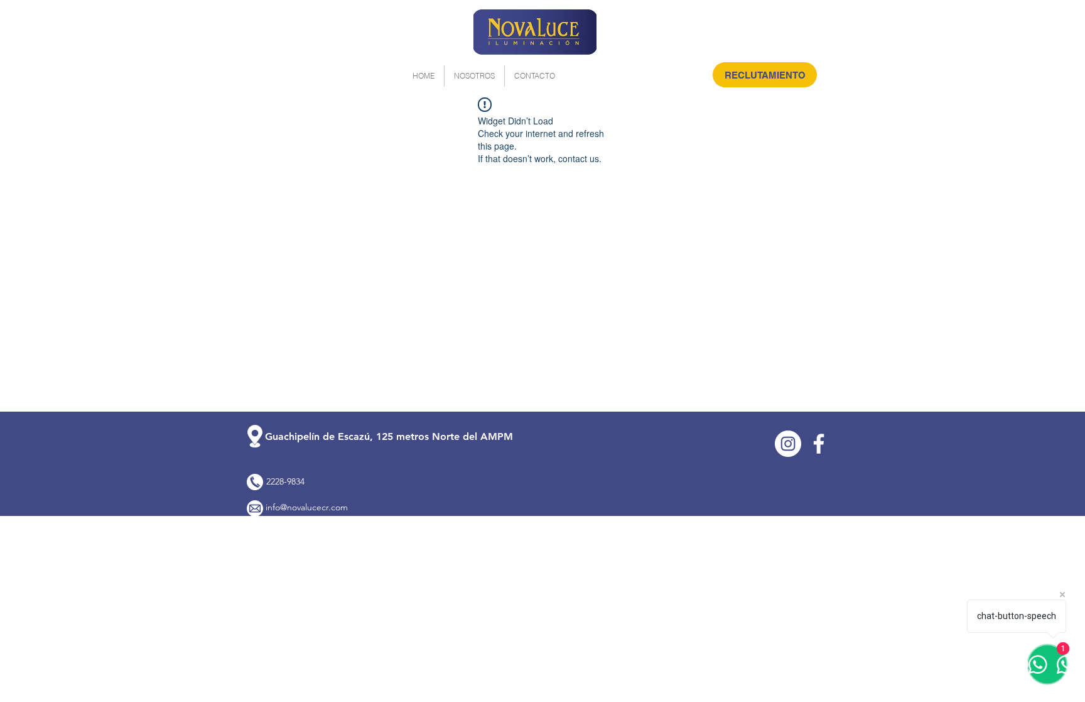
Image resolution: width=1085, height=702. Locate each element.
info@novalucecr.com (307, 507)
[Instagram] (788, 444)
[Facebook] (819, 444)
